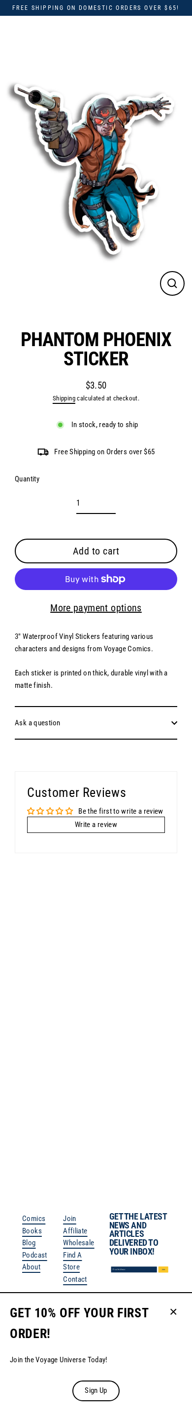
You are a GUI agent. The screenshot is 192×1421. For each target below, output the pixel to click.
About (31, 1267)
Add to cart (91, 1129)
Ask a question (37, 722)
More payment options (96, 608)
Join (69, 1218)
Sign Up (96, 1390)
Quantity (27, 478)
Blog (29, 1242)
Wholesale (78, 1242)
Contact (75, 1279)
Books (32, 1230)
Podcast (34, 1255)
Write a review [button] (96, 824)
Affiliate (75, 1230)
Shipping (64, 398)
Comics (33, 1218)
